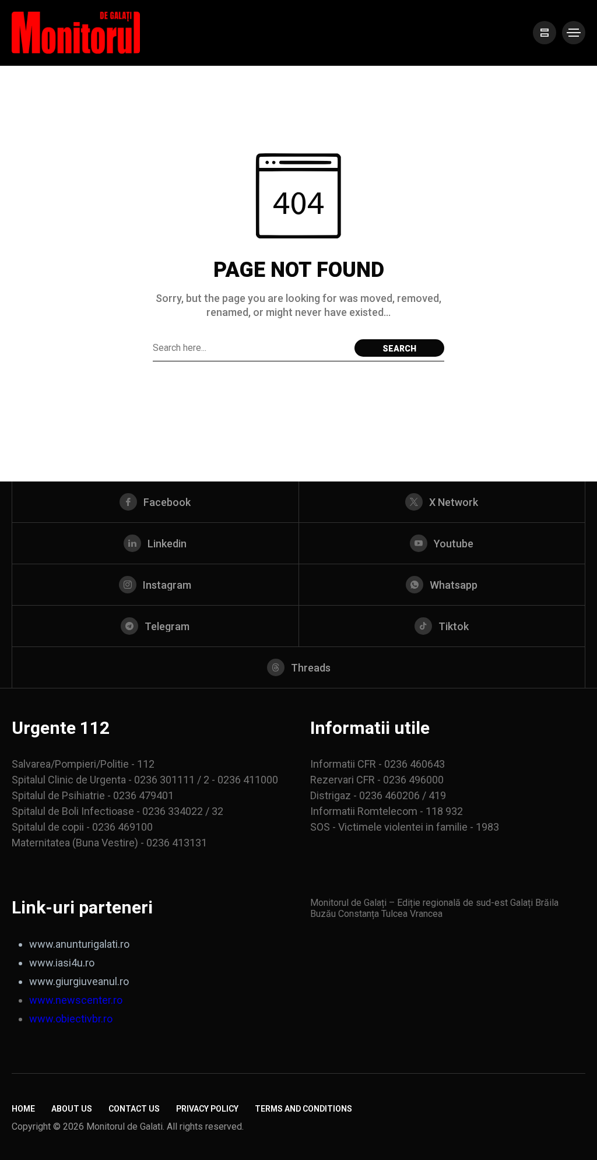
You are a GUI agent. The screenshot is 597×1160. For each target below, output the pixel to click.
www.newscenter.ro (75, 1000)
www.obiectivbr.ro (71, 1019)
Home (23, 1108)
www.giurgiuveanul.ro (79, 981)
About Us (71, 1108)
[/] (544, 32)
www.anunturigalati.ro (79, 944)
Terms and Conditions (303, 1108)
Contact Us (134, 1108)
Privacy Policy (207, 1108)
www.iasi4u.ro (61, 963)
